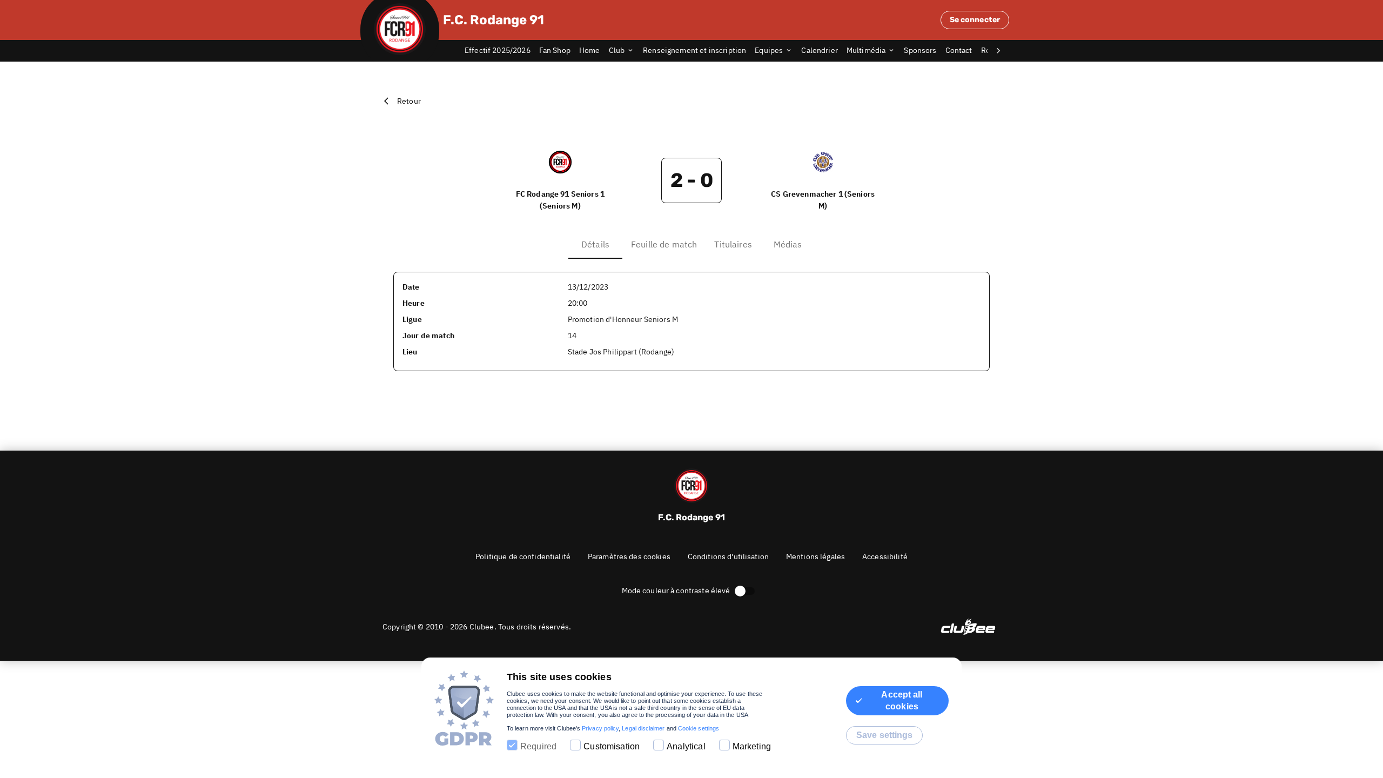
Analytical (686, 746)
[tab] (502, 51)
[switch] (740, 591)
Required (538, 746)
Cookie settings (698, 728)
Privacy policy (600, 728)
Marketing (752, 746)
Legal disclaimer (643, 728)
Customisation (611, 746)
